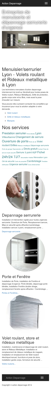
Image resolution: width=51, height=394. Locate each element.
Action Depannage (11, 3)
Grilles (13, 145)
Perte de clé (32, 142)
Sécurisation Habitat (27, 157)
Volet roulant (12, 113)
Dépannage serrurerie (40, 145)
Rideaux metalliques (24, 145)
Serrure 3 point (24, 152)
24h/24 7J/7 (11, 156)
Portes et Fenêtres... (10, 293)
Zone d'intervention (34, 165)
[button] (5, 39)
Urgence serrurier (18, 164)
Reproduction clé (18, 149)
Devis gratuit (30, 148)
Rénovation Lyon (40, 157)
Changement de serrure (29, 137)
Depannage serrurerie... (12, 231)
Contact (40, 149)
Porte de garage (7, 149)
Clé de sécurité (8, 161)
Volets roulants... (9, 363)
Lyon (38, 133)
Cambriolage (34, 161)
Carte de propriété (20, 161)
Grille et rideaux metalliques (18, 116)
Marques (11, 120)
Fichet (41, 152)
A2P (34, 152)
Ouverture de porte (15, 141)
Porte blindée (31, 134)
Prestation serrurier (14, 133)
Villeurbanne (8, 137)
